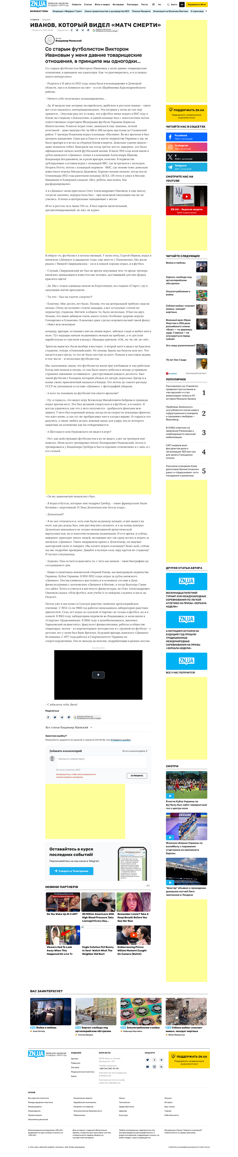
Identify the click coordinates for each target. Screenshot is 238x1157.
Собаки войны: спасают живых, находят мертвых (180, 309)
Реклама (75, 1067)
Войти (174, 4)
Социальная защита (83, 1098)
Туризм (167, 1111)
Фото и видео (102, 4)
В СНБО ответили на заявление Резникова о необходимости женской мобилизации (181, 432)
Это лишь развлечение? (180, 345)
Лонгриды (132, 4)
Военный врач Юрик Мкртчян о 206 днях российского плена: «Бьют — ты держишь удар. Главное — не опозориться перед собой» (179, 330)
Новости (76, 4)
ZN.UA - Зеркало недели (186, 209)
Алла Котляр (39, 1031)
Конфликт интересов (83, 1107)
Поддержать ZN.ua (197, 4)
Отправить (137, 776)
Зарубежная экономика (85, 1102)
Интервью (118, 4)
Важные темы (39, 11)
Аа (182, 4)
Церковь (123, 1111)
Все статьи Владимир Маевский (67, 727)
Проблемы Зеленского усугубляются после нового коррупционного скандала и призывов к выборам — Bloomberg (182, 413)
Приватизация (35, 1115)
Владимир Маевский (69, 40)
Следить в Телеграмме (73, 871)
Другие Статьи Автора (184, 568)
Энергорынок (34, 1111)
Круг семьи (169, 1107)
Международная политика (40, 1102)
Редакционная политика (82, 1072)
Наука (122, 1098)
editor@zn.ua (114, 1083)
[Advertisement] (98, 234)
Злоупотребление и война (178, 293)
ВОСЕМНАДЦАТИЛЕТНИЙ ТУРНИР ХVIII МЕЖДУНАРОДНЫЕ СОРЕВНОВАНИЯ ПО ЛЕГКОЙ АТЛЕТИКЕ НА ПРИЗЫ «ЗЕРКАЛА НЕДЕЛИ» (186, 599)
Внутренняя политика (38, 1098)
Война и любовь (176, 262)
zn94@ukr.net (105, 1076)
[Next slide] (206, 11)
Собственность (171, 1115)
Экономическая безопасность (88, 1111)
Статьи (88, 4)
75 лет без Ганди (176, 359)
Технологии (124, 1102)
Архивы (74, 1058)
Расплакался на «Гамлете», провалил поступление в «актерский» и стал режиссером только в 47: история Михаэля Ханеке (182, 392)
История (168, 1102)
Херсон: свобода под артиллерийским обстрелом (179, 280)
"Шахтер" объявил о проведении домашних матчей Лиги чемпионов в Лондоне (186, 891)
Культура (123, 1115)
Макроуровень (35, 1107)
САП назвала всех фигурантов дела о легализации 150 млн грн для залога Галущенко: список (181, 451)
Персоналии (79, 1115)
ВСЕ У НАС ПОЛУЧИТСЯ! (180, 672)
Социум (168, 1098)
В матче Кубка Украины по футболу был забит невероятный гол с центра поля (186, 805)
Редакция (75, 1063)
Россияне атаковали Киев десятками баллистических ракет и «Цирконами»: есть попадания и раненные (182, 471)
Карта (74, 1076)
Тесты (144, 4)
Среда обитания (126, 1107)
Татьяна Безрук (85, 1035)
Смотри (172, 766)
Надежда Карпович (132, 1031)
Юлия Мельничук (176, 1035)
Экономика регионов (38, 1119)
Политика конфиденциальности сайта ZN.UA (189, 1147)
